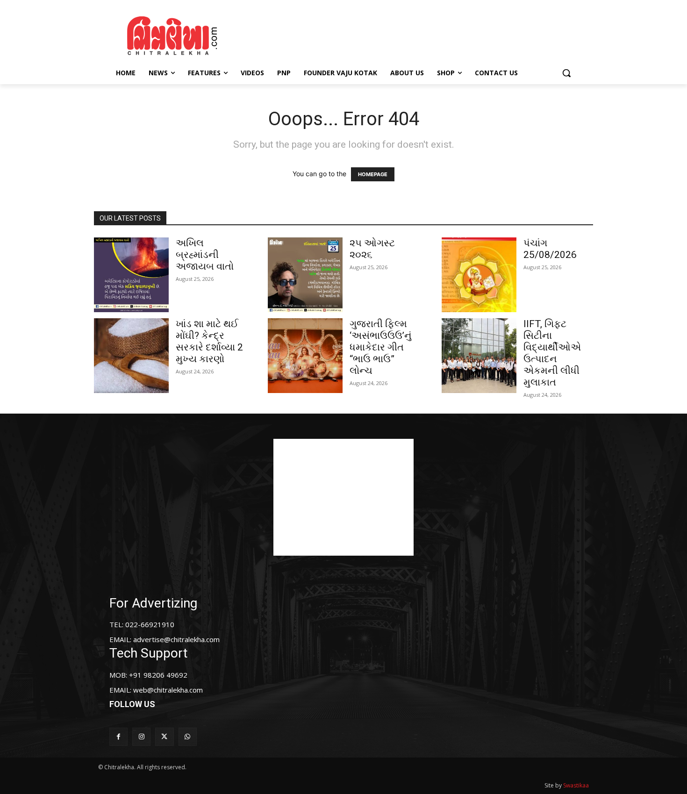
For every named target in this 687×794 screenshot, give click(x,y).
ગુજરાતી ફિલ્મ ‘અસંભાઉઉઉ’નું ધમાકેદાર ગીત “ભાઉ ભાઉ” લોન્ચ (381, 347)
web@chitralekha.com (168, 689)
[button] (566, 73)
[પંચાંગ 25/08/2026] (479, 274)
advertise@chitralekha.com (176, 639)
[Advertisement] (422, 34)
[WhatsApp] (188, 737)
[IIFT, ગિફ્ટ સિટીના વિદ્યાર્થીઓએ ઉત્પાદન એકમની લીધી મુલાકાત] (479, 355)
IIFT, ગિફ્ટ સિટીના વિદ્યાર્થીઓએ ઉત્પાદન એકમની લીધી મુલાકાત (552, 353)
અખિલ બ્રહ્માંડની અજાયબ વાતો (205, 254)
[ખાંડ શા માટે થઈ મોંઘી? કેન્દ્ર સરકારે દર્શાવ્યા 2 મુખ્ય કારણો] (131, 355)
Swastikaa (576, 785)
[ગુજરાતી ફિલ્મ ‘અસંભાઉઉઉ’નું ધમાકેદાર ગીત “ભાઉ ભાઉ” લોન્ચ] (305, 355)
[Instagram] (141, 737)
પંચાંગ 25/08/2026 (550, 248)
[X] (164, 737)
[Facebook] (118, 737)
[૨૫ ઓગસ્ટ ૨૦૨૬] (305, 274)
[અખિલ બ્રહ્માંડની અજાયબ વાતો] (131, 274)
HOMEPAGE (372, 174)
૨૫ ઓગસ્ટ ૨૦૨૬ (372, 248)
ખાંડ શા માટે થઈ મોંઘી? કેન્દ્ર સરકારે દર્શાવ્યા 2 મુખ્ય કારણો (209, 341)
